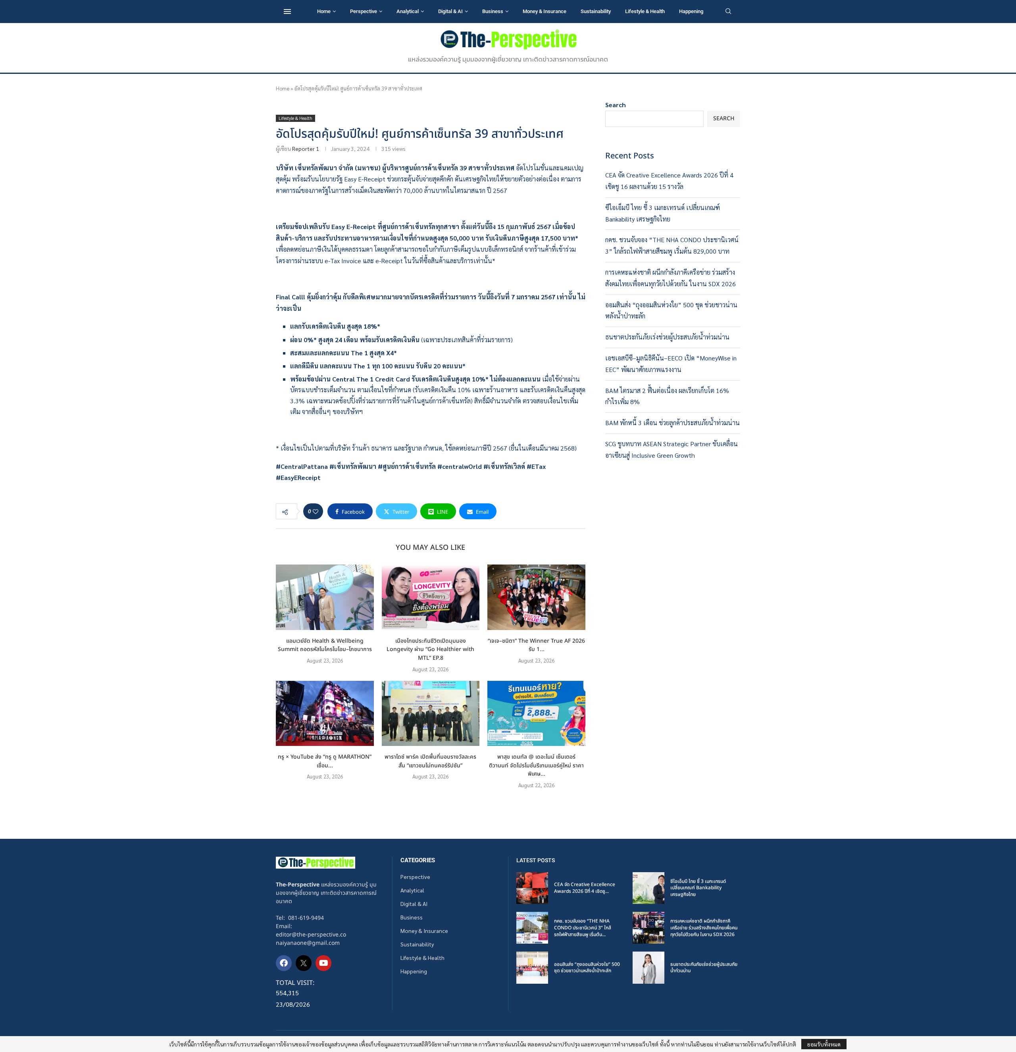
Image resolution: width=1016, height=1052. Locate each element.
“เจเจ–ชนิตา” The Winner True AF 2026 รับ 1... (536, 645)
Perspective (363, 11)
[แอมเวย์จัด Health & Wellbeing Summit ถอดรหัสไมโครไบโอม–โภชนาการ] (325, 597)
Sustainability (596, 11)
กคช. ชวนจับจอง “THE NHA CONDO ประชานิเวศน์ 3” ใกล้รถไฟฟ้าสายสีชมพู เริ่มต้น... (582, 927)
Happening (691, 11)
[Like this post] (315, 511)
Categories (417, 860)
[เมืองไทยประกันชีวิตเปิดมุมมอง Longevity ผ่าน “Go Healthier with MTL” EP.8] (431, 597)
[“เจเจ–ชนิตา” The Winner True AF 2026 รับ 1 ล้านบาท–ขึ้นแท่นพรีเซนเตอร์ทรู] (536, 597)
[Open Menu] (287, 11)
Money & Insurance (544, 11)
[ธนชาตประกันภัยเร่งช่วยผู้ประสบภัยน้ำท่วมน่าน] (648, 967)
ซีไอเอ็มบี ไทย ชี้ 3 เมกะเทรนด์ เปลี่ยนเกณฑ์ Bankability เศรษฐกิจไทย (698, 888)
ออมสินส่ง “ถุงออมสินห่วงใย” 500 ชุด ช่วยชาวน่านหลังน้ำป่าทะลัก (587, 968)
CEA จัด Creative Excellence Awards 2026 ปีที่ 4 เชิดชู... (584, 888)
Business (492, 11)
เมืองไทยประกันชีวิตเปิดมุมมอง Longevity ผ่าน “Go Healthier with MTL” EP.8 (430, 649)
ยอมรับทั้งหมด (824, 1044)
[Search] (728, 11)
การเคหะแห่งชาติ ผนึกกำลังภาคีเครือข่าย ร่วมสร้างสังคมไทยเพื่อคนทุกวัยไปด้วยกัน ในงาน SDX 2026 (703, 927)
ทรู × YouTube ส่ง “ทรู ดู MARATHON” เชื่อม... (324, 761)
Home (324, 11)
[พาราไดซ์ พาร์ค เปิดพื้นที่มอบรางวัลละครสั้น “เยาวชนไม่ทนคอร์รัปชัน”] (431, 713)
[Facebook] (284, 963)
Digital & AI (450, 11)
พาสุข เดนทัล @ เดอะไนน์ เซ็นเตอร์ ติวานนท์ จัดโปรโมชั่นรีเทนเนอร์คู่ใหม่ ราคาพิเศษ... (536, 765)
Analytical (407, 11)
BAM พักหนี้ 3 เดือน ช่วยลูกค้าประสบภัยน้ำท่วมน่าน (672, 422)
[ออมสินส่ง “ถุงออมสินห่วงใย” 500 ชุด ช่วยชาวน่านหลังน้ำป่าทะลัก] (532, 967)
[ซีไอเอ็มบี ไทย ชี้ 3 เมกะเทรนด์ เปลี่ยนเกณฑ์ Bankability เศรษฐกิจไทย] (648, 888)
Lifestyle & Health (645, 11)
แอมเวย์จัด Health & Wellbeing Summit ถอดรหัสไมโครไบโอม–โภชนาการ (325, 645)
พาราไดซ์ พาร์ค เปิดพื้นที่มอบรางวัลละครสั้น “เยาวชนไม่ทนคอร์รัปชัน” (430, 761)
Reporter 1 (305, 148)
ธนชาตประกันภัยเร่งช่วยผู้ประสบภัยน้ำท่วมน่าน (667, 337)
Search (615, 104)
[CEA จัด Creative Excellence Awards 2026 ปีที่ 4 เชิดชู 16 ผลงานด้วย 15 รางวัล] (532, 888)
